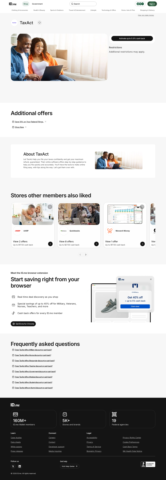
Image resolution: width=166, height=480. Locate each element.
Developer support (56, 447)
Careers (52, 437)
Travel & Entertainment (77, 10)
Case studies (16, 437)
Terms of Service (94, 447)
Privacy (90, 442)
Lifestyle (93, 10)
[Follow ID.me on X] (13, 466)
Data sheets (16, 442)
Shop (25, 4)
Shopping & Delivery (147, 10)
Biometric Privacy (94, 451)
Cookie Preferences (131, 442)
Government (37, 4)
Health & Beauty (39, 10)
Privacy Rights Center (132, 437)
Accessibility (92, 437)
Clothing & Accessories (20, 10)
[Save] (50, 207)
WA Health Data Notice (132, 451)
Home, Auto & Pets (128, 10)
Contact (52, 442)
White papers (16, 447)
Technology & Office (109, 10)
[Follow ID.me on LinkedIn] (19, 466)
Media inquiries (55, 451)
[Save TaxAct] (39, 23)
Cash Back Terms (130, 447)
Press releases (17, 451)
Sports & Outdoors (56, 10)
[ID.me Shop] (14, 3)
